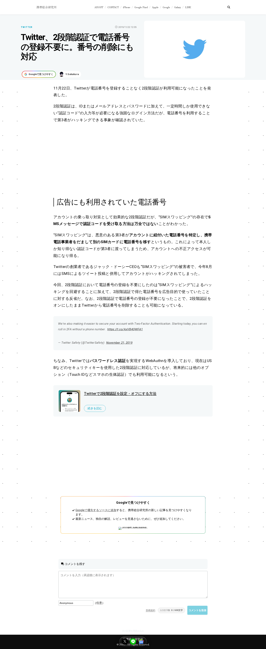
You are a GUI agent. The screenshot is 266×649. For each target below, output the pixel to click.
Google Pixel (141, 7)
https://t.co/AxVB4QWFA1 (125, 329)
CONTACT (113, 7)
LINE (188, 7)
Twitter (26, 27)
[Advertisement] (129, 159)
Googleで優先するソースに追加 (95, 510)
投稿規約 (150, 610)
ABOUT (98, 7)
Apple (155, 7)
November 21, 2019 (119, 342)
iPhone (126, 7)
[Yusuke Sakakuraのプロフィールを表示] (69, 74)
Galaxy (177, 7)
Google (166, 7)
